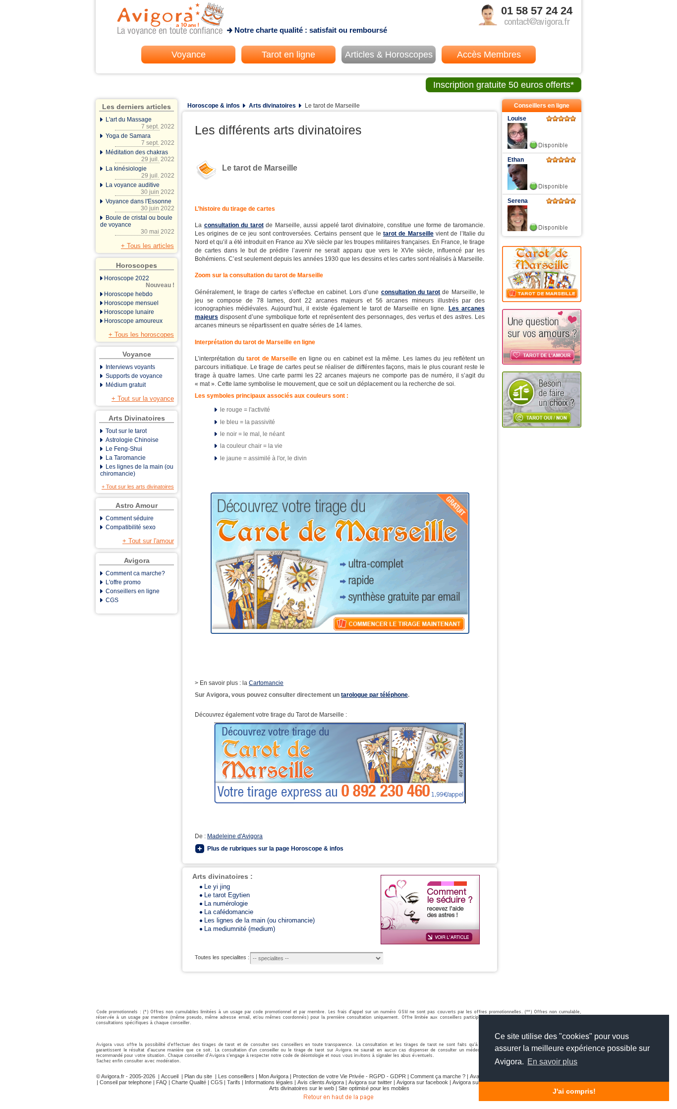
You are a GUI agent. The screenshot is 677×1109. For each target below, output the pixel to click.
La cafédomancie (228, 912)
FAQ (161, 1082)
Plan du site (198, 1076)
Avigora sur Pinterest (477, 1082)
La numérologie (226, 903)
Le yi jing (217, 886)
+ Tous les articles (147, 245)
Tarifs (233, 1082)
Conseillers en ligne (133, 591)
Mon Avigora (273, 1076)
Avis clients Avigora (320, 1082)
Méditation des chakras (139, 156)
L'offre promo (123, 582)
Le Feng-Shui (124, 448)
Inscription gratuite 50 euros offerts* (503, 85)
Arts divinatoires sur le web (301, 1088)
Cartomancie (266, 682)
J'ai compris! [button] (574, 1091)
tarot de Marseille (408, 233)
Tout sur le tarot (126, 431)
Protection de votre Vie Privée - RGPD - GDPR (349, 1076)
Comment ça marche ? (437, 1076)
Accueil (169, 1076)
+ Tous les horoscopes (141, 334)
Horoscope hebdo (128, 294)
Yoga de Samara (139, 139)
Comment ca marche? (135, 573)
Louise (517, 118)
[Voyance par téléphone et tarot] (338, 1100)
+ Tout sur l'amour (148, 541)
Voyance (188, 55)
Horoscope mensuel (131, 303)
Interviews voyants (130, 367)
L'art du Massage (139, 123)
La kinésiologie (139, 172)
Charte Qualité (188, 1082)
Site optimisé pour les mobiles (373, 1088)
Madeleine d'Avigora (235, 836)
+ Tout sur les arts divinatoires (138, 487)
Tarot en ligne (288, 55)
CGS (112, 600)
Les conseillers (236, 1076)
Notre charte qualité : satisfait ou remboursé (310, 30)
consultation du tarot (234, 225)
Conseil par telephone (126, 1082)
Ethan (516, 159)
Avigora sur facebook (422, 1082)
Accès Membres (489, 55)
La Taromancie (126, 457)
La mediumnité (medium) (239, 928)
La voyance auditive (139, 188)
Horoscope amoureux (133, 320)
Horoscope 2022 (139, 282)
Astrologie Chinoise (132, 439)
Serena (518, 200)
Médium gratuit (126, 384)
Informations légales (269, 1082)
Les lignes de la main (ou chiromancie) (259, 920)
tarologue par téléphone (374, 694)
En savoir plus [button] (552, 1061)
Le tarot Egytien (227, 895)
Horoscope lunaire (129, 311)
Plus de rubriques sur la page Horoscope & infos (275, 848)
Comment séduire (130, 518)
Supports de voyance (134, 375)
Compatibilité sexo (131, 527)
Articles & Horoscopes (389, 55)
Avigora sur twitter (370, 1082)
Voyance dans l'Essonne (139, 205)
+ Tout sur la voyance (143, 398)
